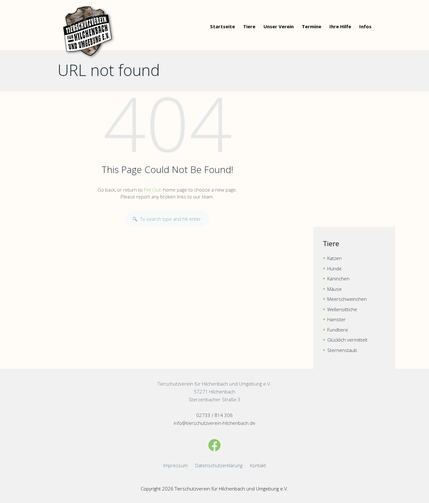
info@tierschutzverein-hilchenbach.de (214, 423)
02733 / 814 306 (214, 415)
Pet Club (153, 190)
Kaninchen (338, 278)
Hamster (336, 319)
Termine (311, 26)
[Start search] (135, 219)
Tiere (249, 26)
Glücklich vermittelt (347, 340)
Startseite (222, 26)
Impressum (175, 465)
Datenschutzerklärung (218, 465)
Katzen (334, 258)
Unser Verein (278, 26)
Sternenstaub (342, 350)
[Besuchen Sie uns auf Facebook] (214, 445)
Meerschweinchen (347, 299)
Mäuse (334, 289)
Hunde (334, 268)
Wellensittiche (342, 309)
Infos (365, 26)
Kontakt (258, 465)
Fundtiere (337, 330)
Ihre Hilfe (340, 26)
